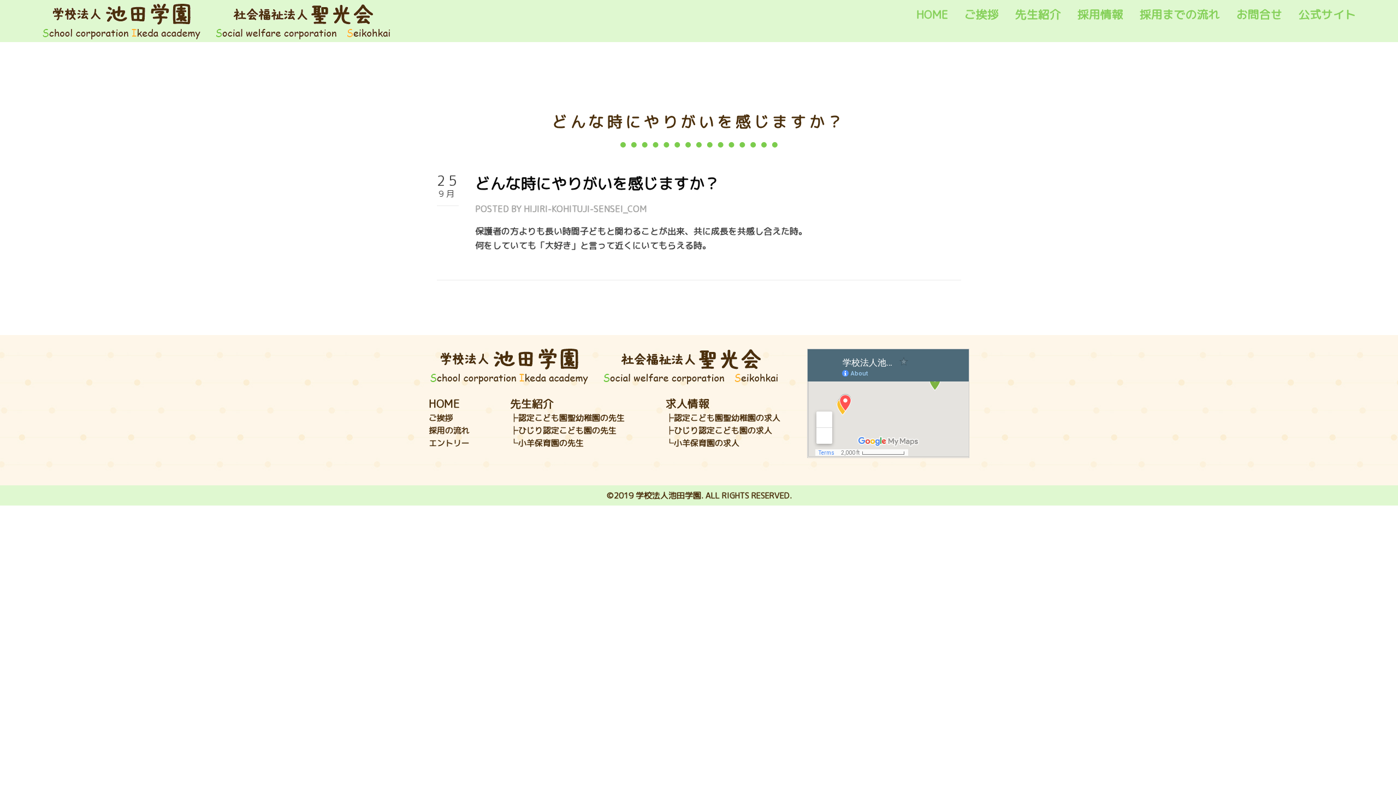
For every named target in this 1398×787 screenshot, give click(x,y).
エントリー (449, 443)
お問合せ (1259, 14)
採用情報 (1100, 14)
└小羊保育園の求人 (702, 443)
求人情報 (687, 403)
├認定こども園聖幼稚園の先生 (567, 418)
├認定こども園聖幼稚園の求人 (723, 418)
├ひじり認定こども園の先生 (563, 430)
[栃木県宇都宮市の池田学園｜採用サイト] (217, 21)
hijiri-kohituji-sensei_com (585, 209)
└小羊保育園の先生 (547, 443)
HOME (932, 14)
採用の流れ (449, 430)
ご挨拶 (981, 14)
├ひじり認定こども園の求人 (719, 430)
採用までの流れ (1180, 14)
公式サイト (1327, 14)
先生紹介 (1038, 14)
